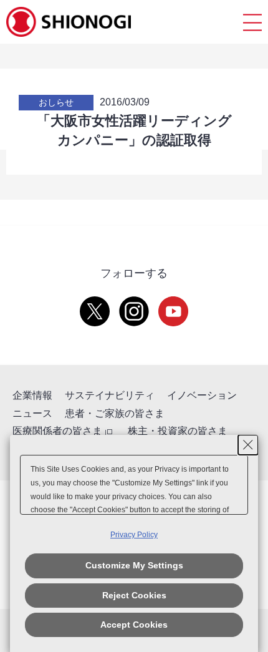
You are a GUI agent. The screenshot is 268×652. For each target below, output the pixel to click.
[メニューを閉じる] (252, 22)
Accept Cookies (134, 625)
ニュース (32, 413)
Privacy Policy (134, 534)
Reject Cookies (134, 595)
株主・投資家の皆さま (177, 431)
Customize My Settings (134, 565)
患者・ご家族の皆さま (115, 413)
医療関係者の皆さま (57, 431)
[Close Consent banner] (248, 445)
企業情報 (32, 395)
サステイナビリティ (110, 395)
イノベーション (202, 395)
